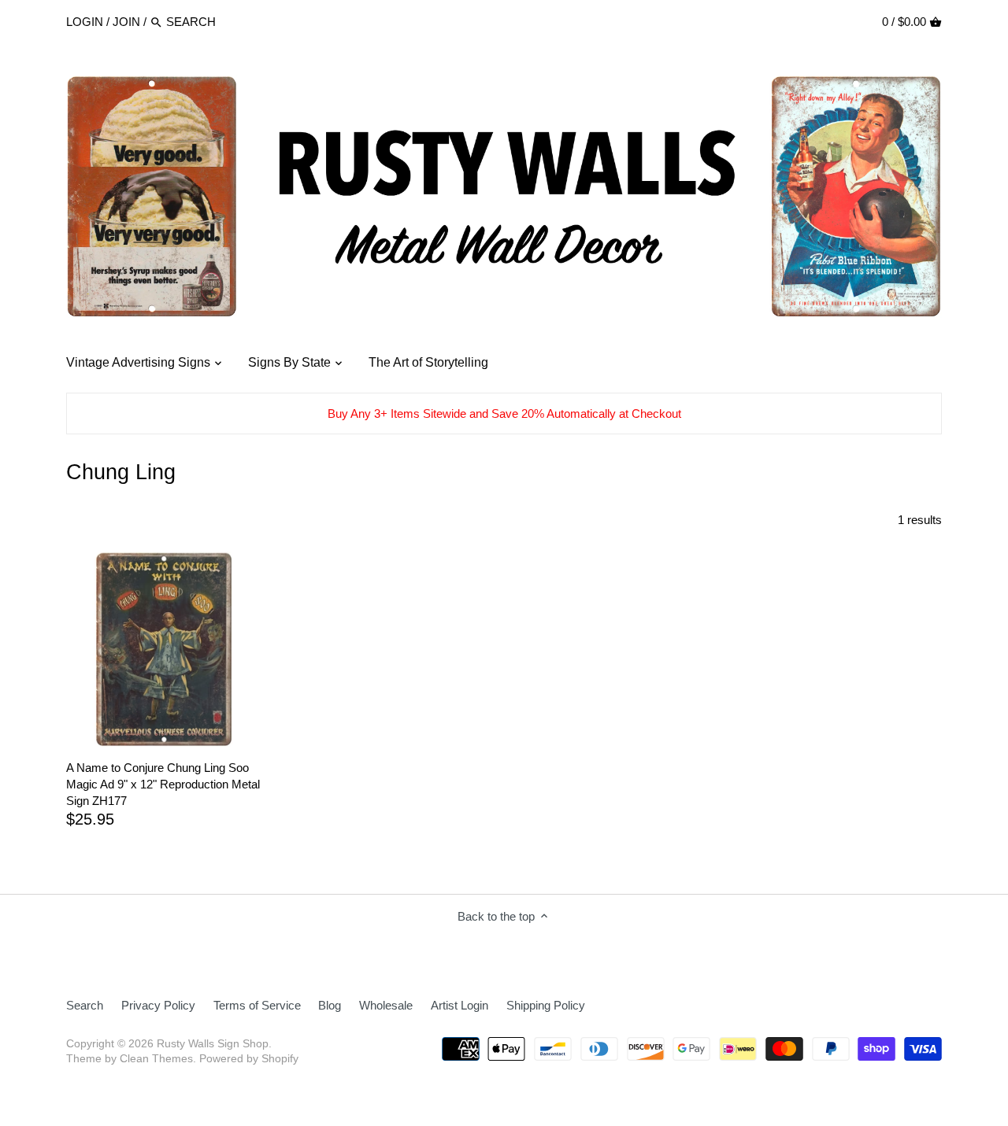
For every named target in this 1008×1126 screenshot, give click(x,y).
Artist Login (459, 1005)
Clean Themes (156, 1059)
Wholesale (386, 1005)
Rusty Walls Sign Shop (213, 1044)
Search (84, 1005)
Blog (329, 1005)
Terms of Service (257, 1005)
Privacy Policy (158, 1005)
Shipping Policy (545, 1005)
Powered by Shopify (248, 1059)
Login (84, 21)
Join (126, 21)
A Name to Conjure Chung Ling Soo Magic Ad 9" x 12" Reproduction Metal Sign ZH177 (163, 784)
